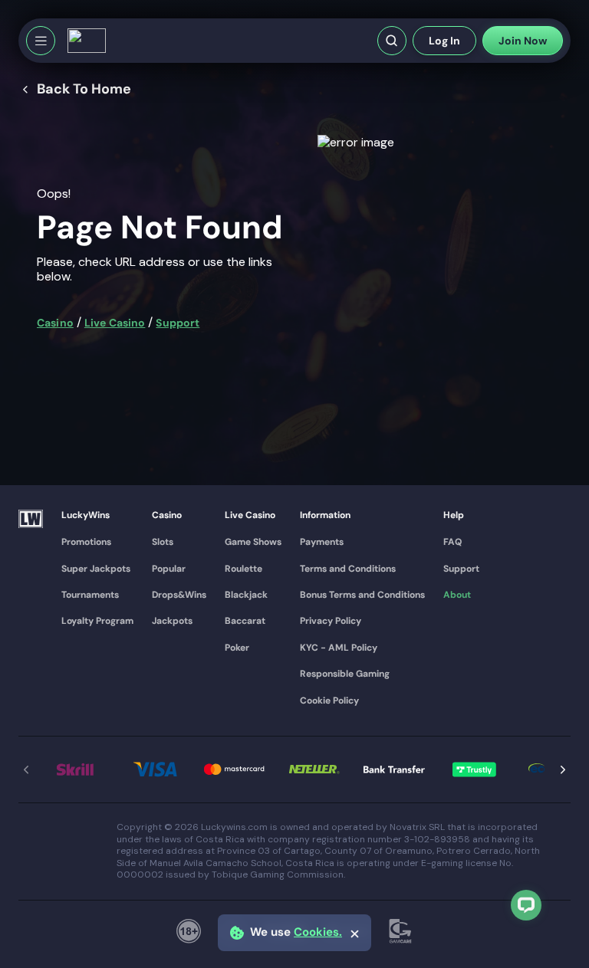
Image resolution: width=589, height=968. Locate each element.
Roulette (243, 568)
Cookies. (318, 932)
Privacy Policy (330, 620)
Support (177, 323)
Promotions (86, 542)
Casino (55, 323)
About (457, 594)
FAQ (452, 542)
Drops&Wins (179, 594)
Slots (162, 542)
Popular (169, 568)
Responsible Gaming (345, 673)
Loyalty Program (97, 620)
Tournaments (90, 594)
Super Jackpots (95, 568)
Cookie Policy (329, 700)
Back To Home (84, 89)
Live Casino (115, 323)
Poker (237, 647)
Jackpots (172, 620)
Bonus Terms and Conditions (362, 594)
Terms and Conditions (348, 568)
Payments (322, 542)
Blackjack (246, 594)
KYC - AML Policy (338, 647)
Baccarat (245, 620)
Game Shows (253, 542)
